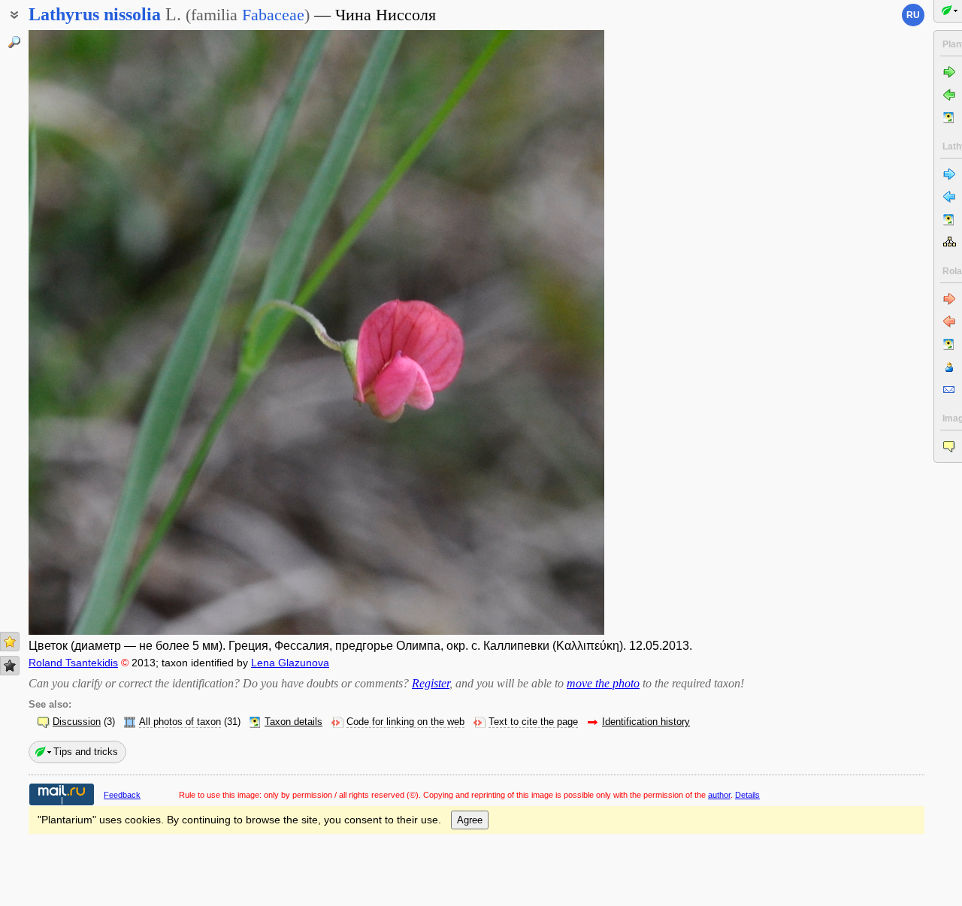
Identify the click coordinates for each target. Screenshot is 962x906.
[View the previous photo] (89, 332)
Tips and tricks (85, 751)
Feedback (122, 794)
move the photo (603, 683)
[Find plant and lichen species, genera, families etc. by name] (14, 42)
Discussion (77, 722)
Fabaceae (273, 14)
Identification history (646, 722)
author (719, 794)
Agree (470, 820)
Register (430, 683)
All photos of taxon (180, 722)
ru (913, 15)
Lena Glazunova (290, 663)
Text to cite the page (533, 722)
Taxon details (293, 722)
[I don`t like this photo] (10, 665)
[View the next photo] (543, 332)
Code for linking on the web (405, 722)
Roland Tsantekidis (73, 663)
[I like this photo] (10, 641)
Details (747, 794)
